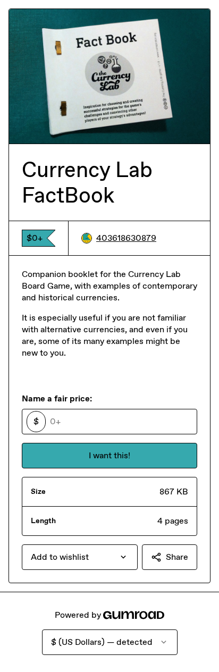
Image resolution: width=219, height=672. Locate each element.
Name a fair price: (57, 398)
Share (177, 557)
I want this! (109, 455)
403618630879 (126, 238)
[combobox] (80, 557)
